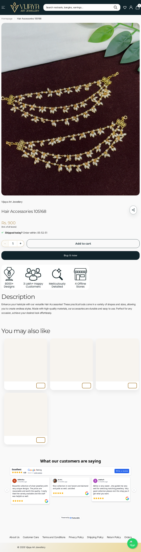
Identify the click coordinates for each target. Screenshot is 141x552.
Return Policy (114, 537)
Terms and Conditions (53, 537)
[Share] (133, 210)
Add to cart (83, 243)
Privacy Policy (76, 537)
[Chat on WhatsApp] (132, 543)
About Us (14, 537)
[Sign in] (131, 7)
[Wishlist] (125, 7)
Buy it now (70, 255)
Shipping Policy (95, 537)
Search (115, 7)
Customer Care (31, 537)
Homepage (7, 18)
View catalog (3, 7)
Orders (128, 537)
